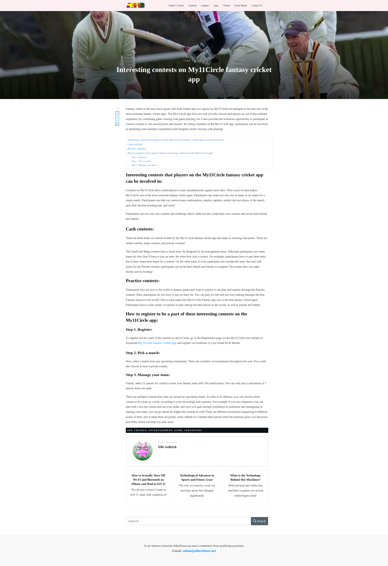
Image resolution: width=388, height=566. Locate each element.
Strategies (193, 430)
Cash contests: (135, 144)
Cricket (140, 430)
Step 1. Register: (139, 157)
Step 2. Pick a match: (141, 161)
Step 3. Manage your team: (144, 165)
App (129, 430)
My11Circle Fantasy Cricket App (157, 342)
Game (178, 430)
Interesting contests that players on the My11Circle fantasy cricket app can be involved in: (176, 139)
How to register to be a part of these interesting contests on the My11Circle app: (170, 153)
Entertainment (160, 430)
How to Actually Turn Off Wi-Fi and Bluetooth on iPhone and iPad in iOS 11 (149, 479)
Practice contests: (136, 148)
